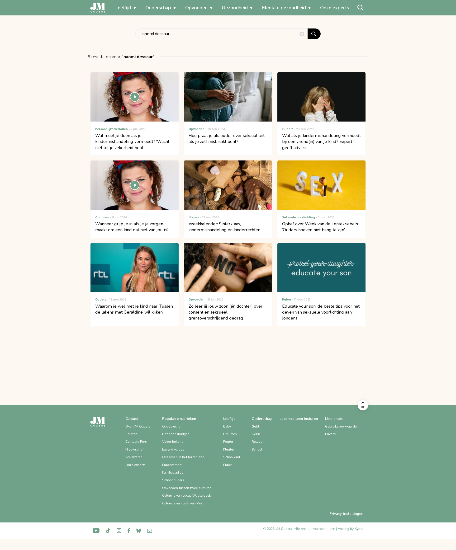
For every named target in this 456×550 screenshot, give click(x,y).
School (257, 449)
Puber (227, 465)
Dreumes (230, 434)
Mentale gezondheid (284, 8)
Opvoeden (196, 8)
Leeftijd (123, 8)
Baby (227, 426)
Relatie (257, 441)
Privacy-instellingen (346, 513)
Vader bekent (172, 441)
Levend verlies (173, 449)
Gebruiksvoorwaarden (342, 426)
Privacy (330, 434)
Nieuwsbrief (134, 449)
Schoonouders (173, 480)
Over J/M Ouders (137, 426)
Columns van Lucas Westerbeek (186, 495)
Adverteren (133, 457)
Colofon (131, 434)
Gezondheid (235, 8)
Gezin (256, 434)
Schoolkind (231, 457)
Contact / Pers (136, 441)
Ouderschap (158, 8)
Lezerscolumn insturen (299, 418)
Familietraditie (172, 472)
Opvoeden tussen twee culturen (186, 488)
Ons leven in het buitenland (183, 457)
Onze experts (334, 8)
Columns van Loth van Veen (183, 503)
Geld (255, 426)
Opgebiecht (171, 426)
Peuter (228, 441)
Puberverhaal (172, 465)
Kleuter (228, 449)
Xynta (359, 528)
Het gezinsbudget (175, 434)
